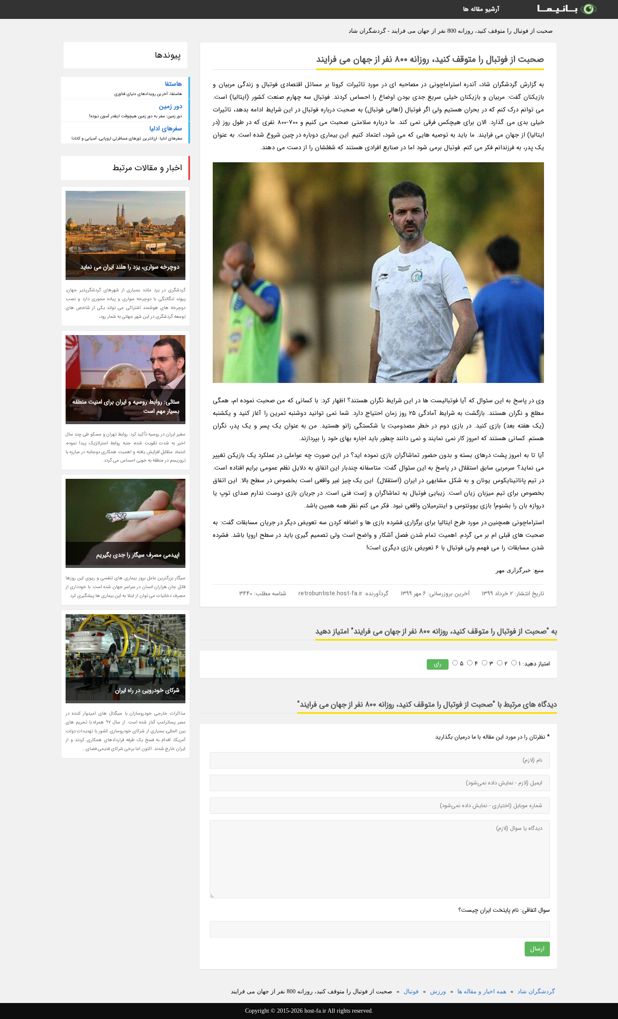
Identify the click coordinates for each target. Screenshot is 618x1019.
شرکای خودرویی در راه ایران (147, 690)
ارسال (537, 949)
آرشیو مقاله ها (481, 9)
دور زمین (170, 106)
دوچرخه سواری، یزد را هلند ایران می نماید (130, 267)
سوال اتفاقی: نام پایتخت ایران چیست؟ (504, 910)
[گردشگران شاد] (566, 9)
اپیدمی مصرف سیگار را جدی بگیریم (138, 555)
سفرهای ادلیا (165, 129)
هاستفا (173, 84)
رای (437, 664)
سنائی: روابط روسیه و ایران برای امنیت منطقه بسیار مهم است (126, 406)
